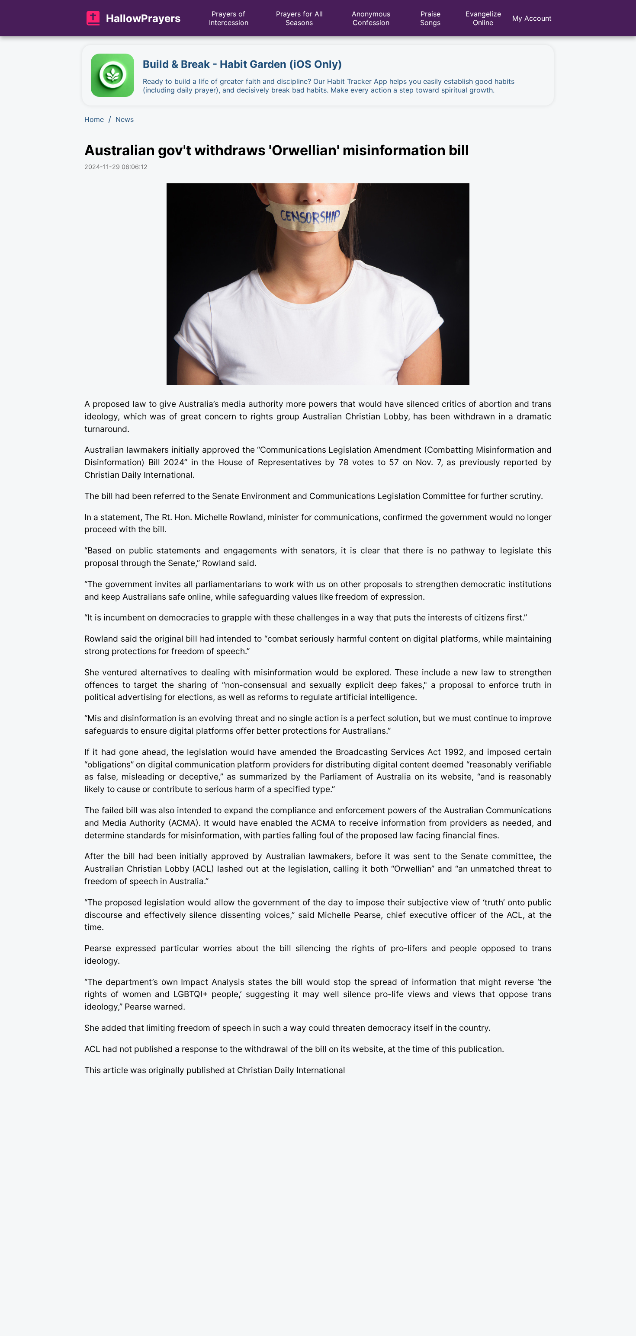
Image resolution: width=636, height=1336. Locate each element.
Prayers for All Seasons (299, 18)
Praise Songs (430, 18)
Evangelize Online (483, 18)
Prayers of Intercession (228, 18)
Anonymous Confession (371, 18)
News (125, 119)
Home (94, 119)
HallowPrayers (143, 18)
